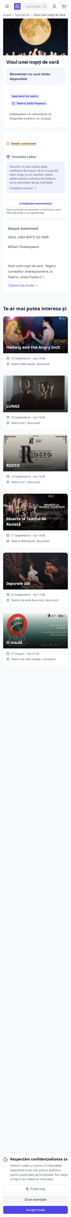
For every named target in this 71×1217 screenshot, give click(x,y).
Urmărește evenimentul (35, 203)
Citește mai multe (21, 285)
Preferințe (38, 1189)
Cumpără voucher (21, 188)
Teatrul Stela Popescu (31, 103)
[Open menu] (7, 6)
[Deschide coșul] (64, 6)
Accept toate (35, 1210)
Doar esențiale (35, 1199)
